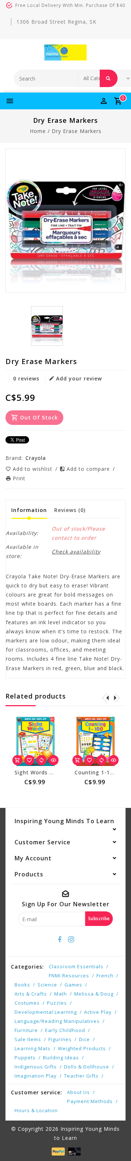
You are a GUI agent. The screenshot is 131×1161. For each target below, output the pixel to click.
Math (60, 993)
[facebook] (60, 939)
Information (29, 510)
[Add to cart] (17, 760)
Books (22, 984)
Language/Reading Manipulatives (57, 1021)
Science (47, 984)
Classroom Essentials (76, 966)
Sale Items (28, 1039)
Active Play (98, 1012)
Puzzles (57, 1003)
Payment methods (90, 1101)
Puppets (25, 1057)
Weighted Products (82, 1048)
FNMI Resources (69, 975)
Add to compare (89, 468)
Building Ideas (61, 1057)
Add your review (79, 378)
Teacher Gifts (81, 1075)
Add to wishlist (33, 468)
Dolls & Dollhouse (86, 1066)
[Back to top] (116, 1142)
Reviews (70, 510)
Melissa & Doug (94, 993)
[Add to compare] (41, 760)
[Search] (109, 78)
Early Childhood (65, 1030)
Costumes (27, 1003)
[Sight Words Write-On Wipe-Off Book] (35, 741)
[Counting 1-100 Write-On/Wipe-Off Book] (95, 741)
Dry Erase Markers (77, 131)
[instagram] (71, 939)
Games (73, 984)
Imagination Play (36, 1075)
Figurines (60, 1039)
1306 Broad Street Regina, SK (56, 21)
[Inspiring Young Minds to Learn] (65, 52)
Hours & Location (36, 1110)
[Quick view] (53, 760)
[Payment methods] (57, 1151)
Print (19, 478)
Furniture (26, 1030)
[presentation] (105, 697)
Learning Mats (33, 1048)
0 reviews (26, 378)
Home (38, 131)
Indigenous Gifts (36, 1066)
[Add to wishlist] (29, 760)
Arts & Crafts (31, 993)
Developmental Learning (46, 1012)
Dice (84, 1039)
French (105, 975)
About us (78, 1092)
